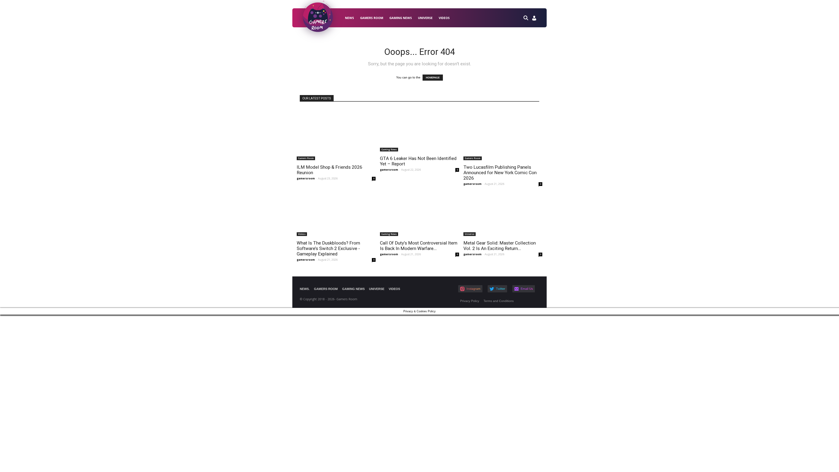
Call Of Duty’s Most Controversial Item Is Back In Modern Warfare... (418, 245)
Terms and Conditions (499, 301)
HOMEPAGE (433, 77)
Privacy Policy (469, 301)
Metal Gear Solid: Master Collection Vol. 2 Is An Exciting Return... (499, 245)
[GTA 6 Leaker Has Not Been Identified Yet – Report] (419, 129)
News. (305, 289)
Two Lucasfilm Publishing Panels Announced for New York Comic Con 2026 (500, 173)
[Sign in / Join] (534, 19)
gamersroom (306, 178)
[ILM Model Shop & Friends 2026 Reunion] (336, 133)
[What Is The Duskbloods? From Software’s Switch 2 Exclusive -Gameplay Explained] (336, 214)
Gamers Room (371, 18)
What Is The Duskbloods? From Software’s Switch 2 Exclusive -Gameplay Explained (328, 248)
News (349, 18)
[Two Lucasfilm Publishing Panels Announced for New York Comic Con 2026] (502, 133)
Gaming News (400, 18)
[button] (528, 18)
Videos (444, 18)
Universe (425, 18)
